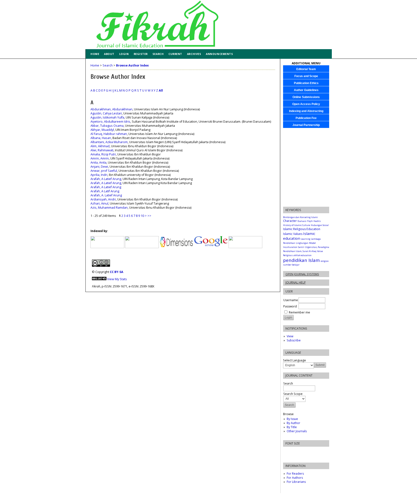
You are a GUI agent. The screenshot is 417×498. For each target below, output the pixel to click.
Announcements (219, 54)
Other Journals (297, 431)
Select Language (294, 360)
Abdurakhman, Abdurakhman (111, 109)
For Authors (295, 478)
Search (158, 54)
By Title (292, 427)
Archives (194, 54)
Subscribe (294, 340)
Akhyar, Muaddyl (102, 130)
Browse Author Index (132, 65)
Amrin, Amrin (99, 158)
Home (94, 54)
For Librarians (296, 482)
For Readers (295, 473)
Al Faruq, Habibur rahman (108, 134)
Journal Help (295, 282)
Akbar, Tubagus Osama (107, 126)
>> (149, 216)
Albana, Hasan (100, 138)
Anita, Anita (98, 162)
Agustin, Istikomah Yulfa (107, 117)
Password (290, 306)
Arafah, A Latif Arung (104, 191)
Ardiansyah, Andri (103, 199)
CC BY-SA (116, 272)
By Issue (292, 419)
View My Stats (117, 279)
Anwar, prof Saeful (103, 171)
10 (142, 216)
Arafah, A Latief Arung (105, 179)
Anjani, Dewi (99, 167)
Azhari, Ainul (99, 203)
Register (141, 54)
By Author (293, 423)
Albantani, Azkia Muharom (109, 142)
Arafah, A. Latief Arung (106, 195)
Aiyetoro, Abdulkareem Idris (110, 122)
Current (175, 54)
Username (290, 300)
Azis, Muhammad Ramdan (109, 208)
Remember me (299, 312)
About (109, 54)
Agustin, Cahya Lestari (106, 113)
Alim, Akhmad (100, 146)
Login (124, 54)
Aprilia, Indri (98, 175)
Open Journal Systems (302, 274)
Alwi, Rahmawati (101, 150)
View (290, 336)
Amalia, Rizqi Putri (103, 154)
